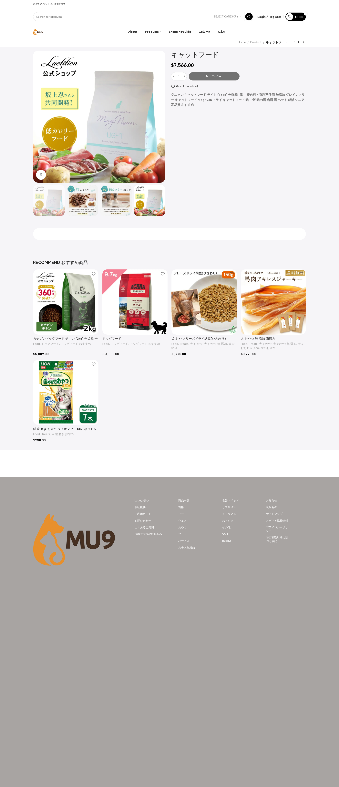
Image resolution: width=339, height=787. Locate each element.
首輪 (181, 507)
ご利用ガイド (143, 513)
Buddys (226, 540)
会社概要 (140, 507)
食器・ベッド (230, 500)
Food (36, 344)
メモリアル (229, 513)
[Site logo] (38, 31)
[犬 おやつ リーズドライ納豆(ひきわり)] (204, 302)
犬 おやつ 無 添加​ (215, 344)
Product (256, 42)
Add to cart (214, 76)
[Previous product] (294, 42)
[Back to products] (298, 42)
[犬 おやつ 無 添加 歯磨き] (273, 302)
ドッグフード (50, 344)
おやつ (182, 527)
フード (182, 534)
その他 (226, 527)
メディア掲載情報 (277, 520)
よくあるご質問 (144, 527)
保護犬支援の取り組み (148, 534)
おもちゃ (227, 520)
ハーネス (183, 540)
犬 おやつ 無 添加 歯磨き (258, 339)
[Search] (249, 16)
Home (242, 42)
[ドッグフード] (135, 302)
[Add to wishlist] (93, 273)
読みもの (271, 507)
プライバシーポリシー (277, 528)
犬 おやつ (196, 344)
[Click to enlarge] (41, 175)
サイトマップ (274, 513)
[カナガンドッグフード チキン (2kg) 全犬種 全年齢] (65, 302)
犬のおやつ (268, 348)
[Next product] (303, 42)
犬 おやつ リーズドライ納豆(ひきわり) (198, 339)
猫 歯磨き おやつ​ (63, 434)
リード (182, 513)
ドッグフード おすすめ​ (76, 344)
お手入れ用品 (186, 547)
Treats (184, 344)
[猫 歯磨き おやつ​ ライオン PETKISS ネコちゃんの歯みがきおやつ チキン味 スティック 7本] (65, 392)
